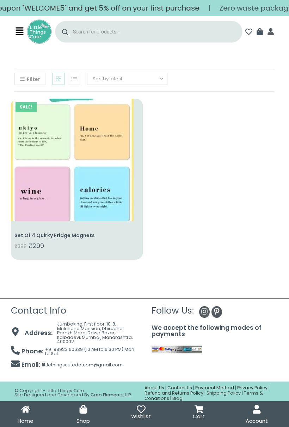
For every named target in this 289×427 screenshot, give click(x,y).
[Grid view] (58, 79)
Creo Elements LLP (111, 395)
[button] (19, 31)
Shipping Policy (224, 393)
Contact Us (179, 388)
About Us (154, 388)
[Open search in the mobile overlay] (149, 32)
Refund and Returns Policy (173, 393)
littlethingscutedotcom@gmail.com (82, 365)
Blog (177, 398)
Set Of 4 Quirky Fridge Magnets (54, 235)
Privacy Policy (252, 388)
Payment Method (214, 388)
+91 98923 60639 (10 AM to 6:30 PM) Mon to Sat (89, 351)
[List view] (74, 79)
